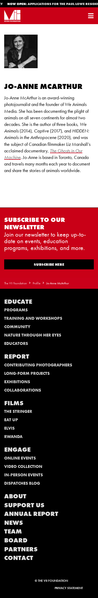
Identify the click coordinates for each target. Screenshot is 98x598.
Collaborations (22, 390)
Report (16, 356)
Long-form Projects (27, 373)
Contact (18, 558)
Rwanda (13, 436)
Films (14, 403)
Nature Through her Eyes (32, 335)
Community (17, 326)
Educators (16, 343)
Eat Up (11, 420)
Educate (18, 301)
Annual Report (31, 514)
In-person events (23, 475)
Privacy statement (69, 588)
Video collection (23, 466)
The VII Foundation (15, 283)
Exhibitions (17, 382)
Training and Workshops (33, 318)
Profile (37, 283)
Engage (17, 449)
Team (13, 531)
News (13, 523)
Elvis (9, 428)
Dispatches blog (22, 483)
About (15, 496)
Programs (16, 310)
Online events (20, 458)
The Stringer (18, 411)
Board (15, 540)
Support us (24, 505)
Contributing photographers (38, 365)
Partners (21, 549)
